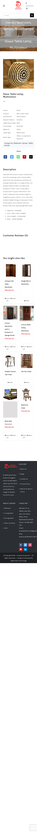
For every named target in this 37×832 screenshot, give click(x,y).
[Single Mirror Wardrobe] (27, 271)
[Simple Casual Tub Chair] (10, 361)
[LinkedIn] (25, 549)
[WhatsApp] (18, 157)
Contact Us (24, 479)
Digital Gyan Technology (19, 561)
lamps (25, 143)
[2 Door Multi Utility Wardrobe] (27, 313)
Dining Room (9, 518)
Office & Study (9, 523)
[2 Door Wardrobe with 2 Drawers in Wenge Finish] (10, 313)
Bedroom (17, 143)
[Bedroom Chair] (27, 394)
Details (14, 298)
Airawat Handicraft (23, 555)
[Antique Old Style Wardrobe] (10, 271)
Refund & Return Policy (26, 490)
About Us (23, 469)
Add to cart (8, 299)
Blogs (22, 474)
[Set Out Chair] (27, 361)
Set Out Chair (26, 371)
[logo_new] (18, 1)
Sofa (5, 528)
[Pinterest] (24, 157)
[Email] (31, 157)
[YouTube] (21, 549)
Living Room (8, 513)
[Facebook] (5, 157)
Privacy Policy (25, 484)
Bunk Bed (8, 421)
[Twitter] (12, 157)
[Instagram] (30, 545)
